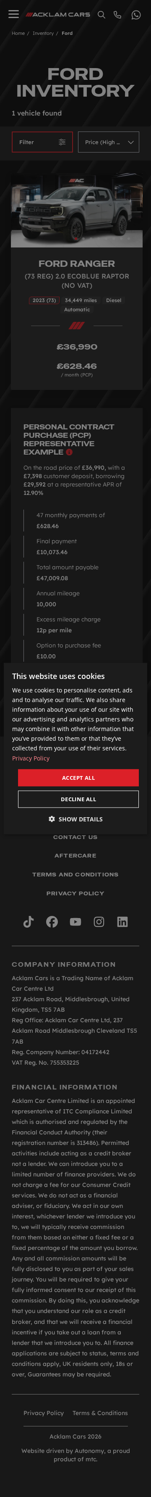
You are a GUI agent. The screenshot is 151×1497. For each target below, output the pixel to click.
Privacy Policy (30, 758)
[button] (76, 819)
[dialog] (75, 748)
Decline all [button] (78, 799)
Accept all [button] (78, 777)
